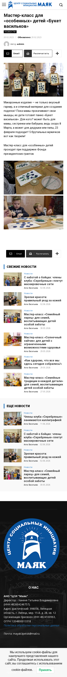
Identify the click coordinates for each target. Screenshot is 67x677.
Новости (10, 31)
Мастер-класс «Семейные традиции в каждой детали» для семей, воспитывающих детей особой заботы (43, 383)
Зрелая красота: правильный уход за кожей (42, 298)
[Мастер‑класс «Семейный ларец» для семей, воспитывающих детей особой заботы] (13, 316)
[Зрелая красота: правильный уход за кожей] (13, 299)
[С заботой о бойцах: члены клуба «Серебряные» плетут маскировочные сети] (13, 279)
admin (20, 44)
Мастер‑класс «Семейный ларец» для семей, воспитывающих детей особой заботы (42, 319)
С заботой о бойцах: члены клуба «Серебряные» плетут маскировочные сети (43, 281)
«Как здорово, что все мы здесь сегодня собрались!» (43, 362)
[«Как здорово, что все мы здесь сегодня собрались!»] (13, 362)
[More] (57, 53)
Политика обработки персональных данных (31, 625)
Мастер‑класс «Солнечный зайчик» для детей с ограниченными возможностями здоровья (42, 342)
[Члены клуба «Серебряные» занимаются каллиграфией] (13, 418)
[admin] (7, 44)
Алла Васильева (31, 288)
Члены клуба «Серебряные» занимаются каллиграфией (43, 418)
